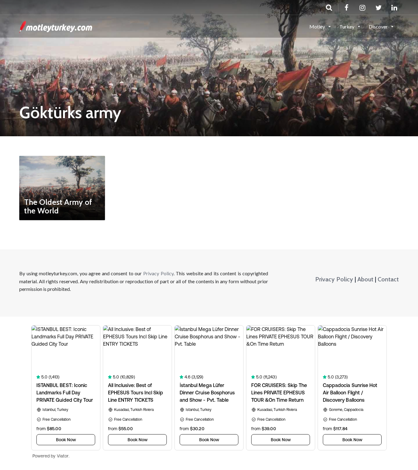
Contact (388, 279)
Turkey (347, 26)
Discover (379, 26)
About (365, 279)
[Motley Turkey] (55, 26)
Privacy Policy (158, 273)
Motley (317, 26)
